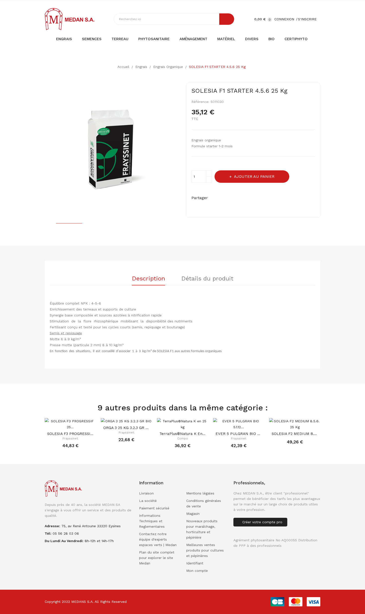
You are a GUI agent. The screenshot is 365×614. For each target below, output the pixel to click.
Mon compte (197, 571)
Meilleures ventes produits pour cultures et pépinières (205, 550)
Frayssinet (70, 438)
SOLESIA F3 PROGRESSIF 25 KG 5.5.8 (70, 433)
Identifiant (194, 563)
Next (182, 150)
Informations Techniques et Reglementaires (152, 521)
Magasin (193, 514)
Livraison (146, 493)
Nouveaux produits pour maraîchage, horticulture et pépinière (202, 529)
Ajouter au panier (254, 176)
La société (148, 501)
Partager (215, 198)
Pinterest (234, 198)
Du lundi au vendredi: (64, 541)
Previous (40, 150)
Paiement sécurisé (154, 508)
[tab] (148, 280)
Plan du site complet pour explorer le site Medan (156, 557)
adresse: (52, 526)
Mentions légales (200, 493)
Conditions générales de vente (203, 503)
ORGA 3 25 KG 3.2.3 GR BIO (126, 428)
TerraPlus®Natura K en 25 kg (182, 433)
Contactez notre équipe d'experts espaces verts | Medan (158, 539)
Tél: (48, 533)
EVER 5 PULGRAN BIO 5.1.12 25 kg (239, 433)
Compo (182, 438)
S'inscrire (307, 19)
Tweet (225, 198)
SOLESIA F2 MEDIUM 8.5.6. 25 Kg (295, 433)
